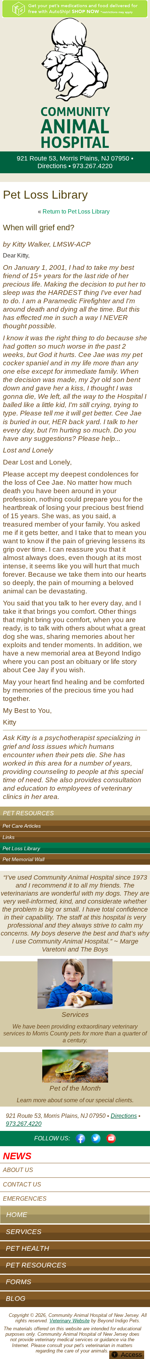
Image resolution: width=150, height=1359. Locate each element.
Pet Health (27, 1248)
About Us (18, 1170)
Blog (15, 1298)
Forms (18, 1282)
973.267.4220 (92, 166)
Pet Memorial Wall (23, 859)
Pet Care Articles (22, 826)
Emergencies (25, 1199)
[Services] (75, 985)
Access (131, 1354)
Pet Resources (28, 813)
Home (16, 1214)
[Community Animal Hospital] (75, 59)
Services (75, 1014)
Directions (52, 166)
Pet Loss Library (21, 848)
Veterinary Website (70, 1320)
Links (9, 837)
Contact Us (22, 1184)
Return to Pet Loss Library (76, 211)
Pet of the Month (75, 1088)
